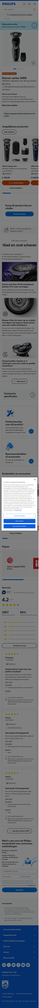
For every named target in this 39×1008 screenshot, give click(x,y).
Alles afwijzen (19, 522)
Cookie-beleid (17, 511)
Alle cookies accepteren (18, 527)
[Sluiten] (34, 479)
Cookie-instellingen (18, 517)
